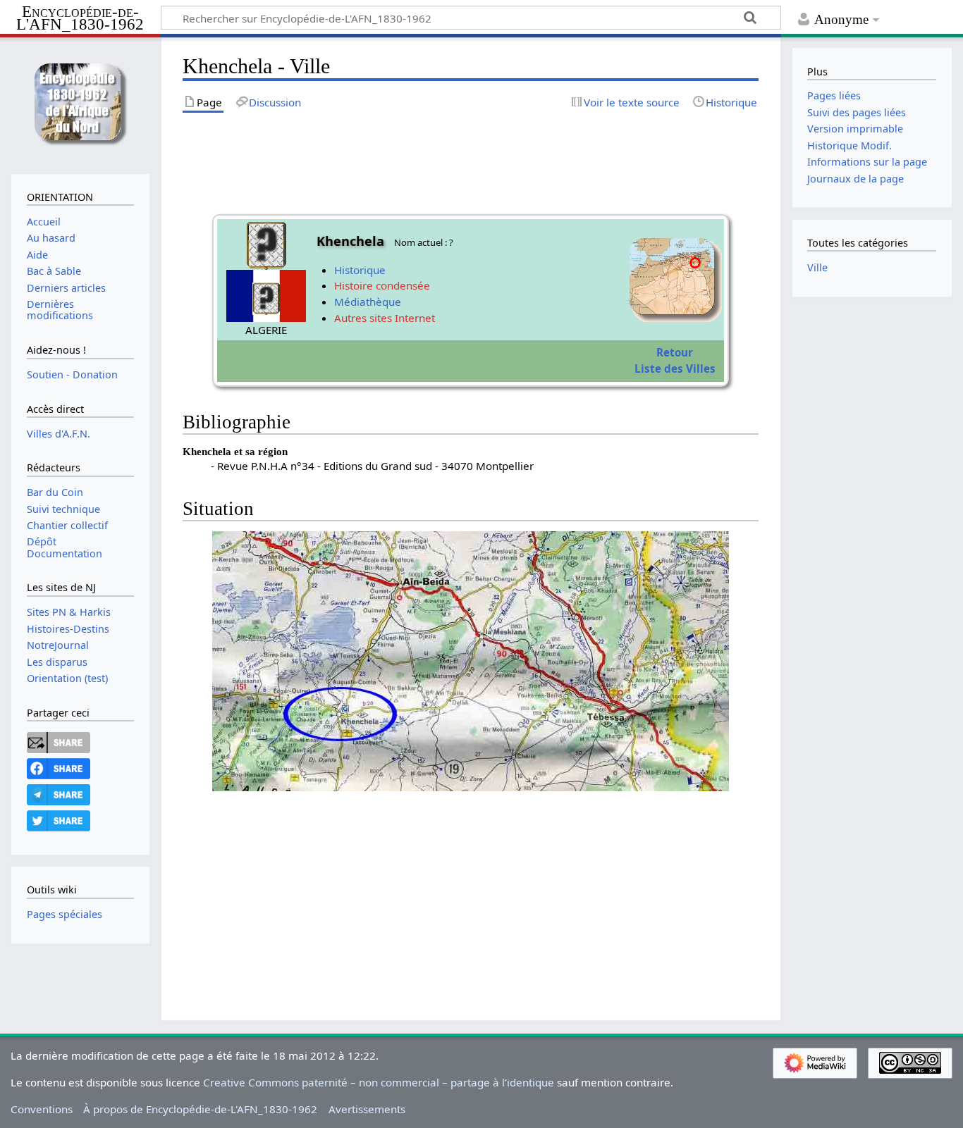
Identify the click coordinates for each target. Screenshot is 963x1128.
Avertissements (367, 1109)
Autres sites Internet (384, 318)
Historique (360, 270)
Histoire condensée (382, 285)
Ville (817, 267)
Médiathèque (367, 302)
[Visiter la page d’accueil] (80, 104)
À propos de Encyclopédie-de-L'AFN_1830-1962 (200, 1109)
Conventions (42, 1109)
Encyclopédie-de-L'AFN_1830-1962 (80, 19)
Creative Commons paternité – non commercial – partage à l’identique (378, 1082)
